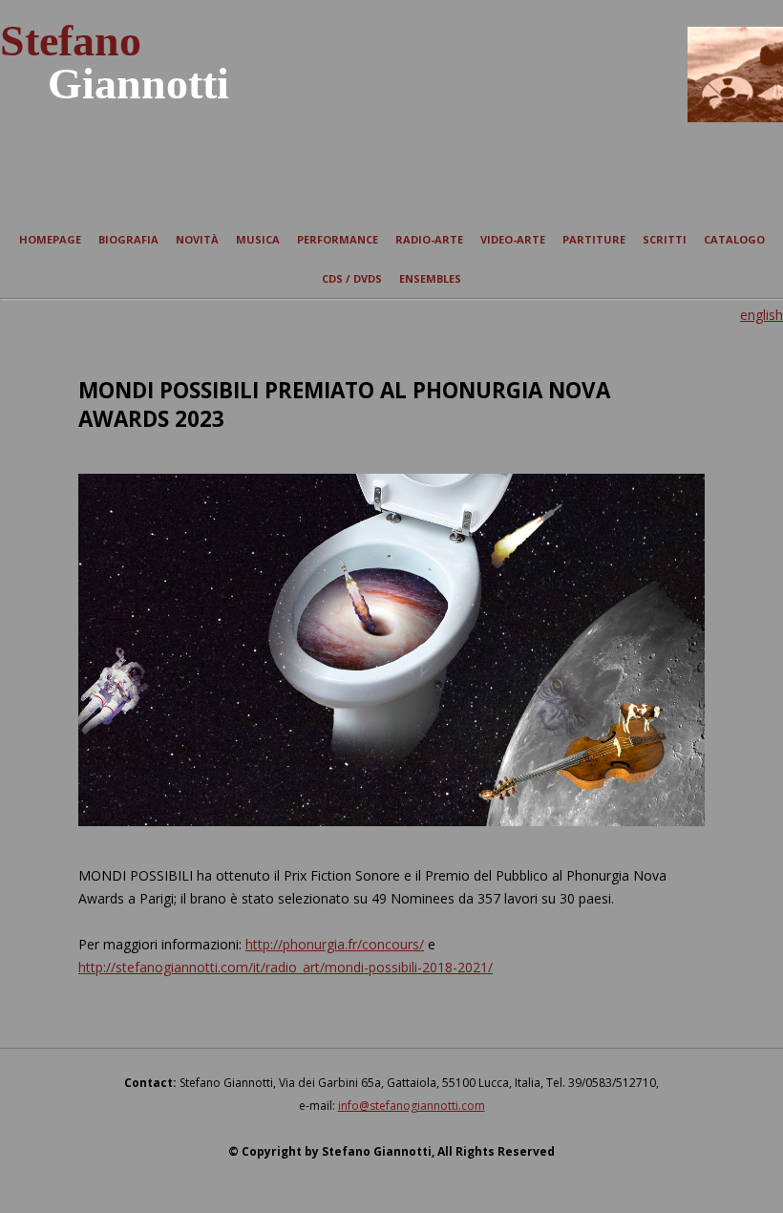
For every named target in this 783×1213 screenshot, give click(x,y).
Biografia (128, 239)
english (761, 315)
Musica (258, 239)
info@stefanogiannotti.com (411, 1105)
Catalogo (734, 239)
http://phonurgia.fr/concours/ (334, 944)
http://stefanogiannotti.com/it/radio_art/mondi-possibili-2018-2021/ (285, 967)
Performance (337, 239)
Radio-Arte (429, 239)
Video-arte (512, 239)
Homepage (50, 239)
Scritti (665, 239)
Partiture (593, 239)
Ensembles (430, 278)
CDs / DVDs (352, 278)
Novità (197, 239)
